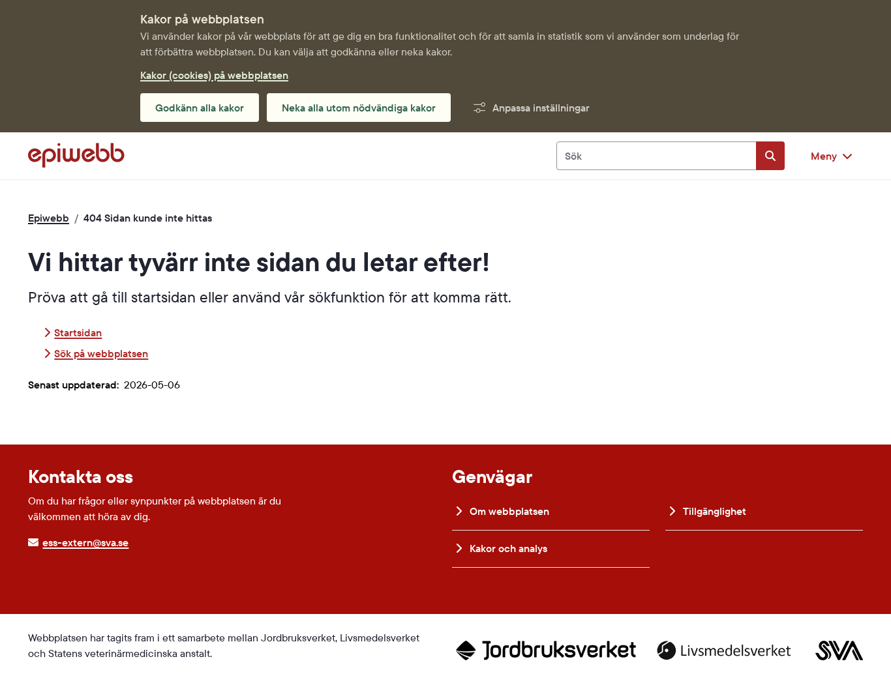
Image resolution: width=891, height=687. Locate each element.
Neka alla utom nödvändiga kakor (359, 107)
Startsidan (78, 332)
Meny (824, 155)
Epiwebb (48, 217)
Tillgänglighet (713, 511)
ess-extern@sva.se (85, 542)
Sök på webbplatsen (101, 353)
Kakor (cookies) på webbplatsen (214, 74)
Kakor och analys (507, 548)
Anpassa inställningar (541, 107)
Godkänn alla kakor (199, 107)
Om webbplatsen (508, 511)
